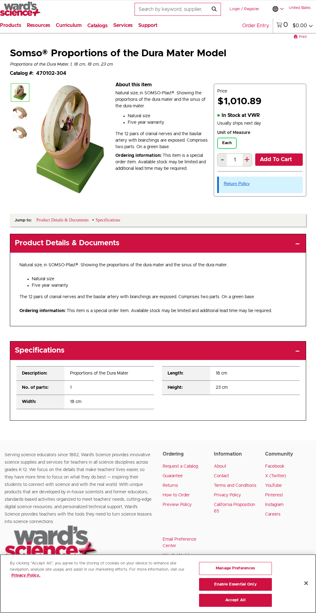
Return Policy (237, 183)
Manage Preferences (235, 568)
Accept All (235, 600)
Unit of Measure (233, 133)
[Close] (306, 583)
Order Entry (255, 25)
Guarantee (173, 476)
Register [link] (251, 9)
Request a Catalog (180, 466)
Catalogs (97, 25)
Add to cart (276, 159)
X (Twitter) (275, 476)
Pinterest (274, 495)
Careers (273, 514)
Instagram (274, 505)
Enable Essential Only (235, 584)
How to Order (176, 495)
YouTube (273, 485)
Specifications (39, 350)
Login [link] (235, 9)
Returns (170, 485)
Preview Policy (177, 505)
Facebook (275, 466)
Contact (221, 476)
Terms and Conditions (235, 485)
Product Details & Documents (67, 243)
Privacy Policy (227, 495)
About (220, 466)
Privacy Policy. (25, 575)
